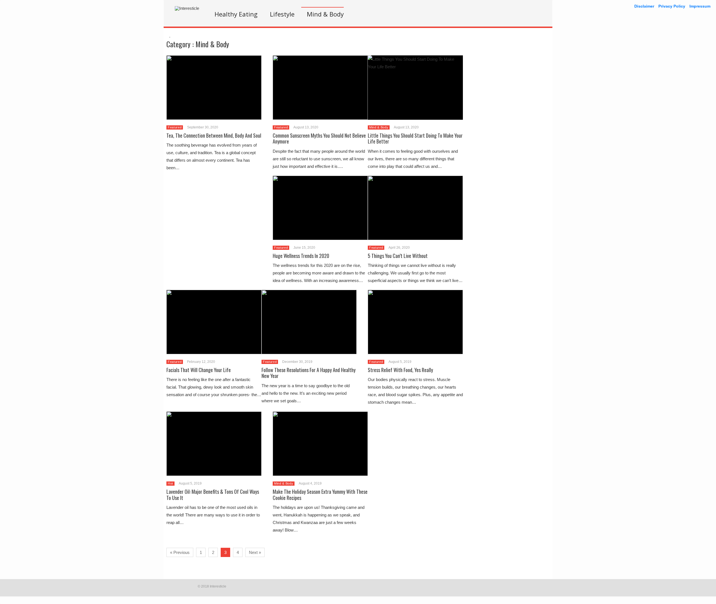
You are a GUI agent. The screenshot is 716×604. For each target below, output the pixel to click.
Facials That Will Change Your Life (198, 369)
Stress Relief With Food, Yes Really (400, 369)
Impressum (699, 6)
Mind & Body (325, 14)
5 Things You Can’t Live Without (398, 255)
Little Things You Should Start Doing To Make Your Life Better (415, 138)
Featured (175, 127)
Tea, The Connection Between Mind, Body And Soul (213, 135)
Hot (170, 483)
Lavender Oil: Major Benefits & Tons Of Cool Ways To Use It (212, 494)
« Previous (180, 552)
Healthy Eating (236, 14)
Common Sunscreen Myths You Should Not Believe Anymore (319, 138)
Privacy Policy (671, 6)
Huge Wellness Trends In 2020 (301, 255)
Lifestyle (282, 14)
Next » (255, 552)
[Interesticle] (187, 8)
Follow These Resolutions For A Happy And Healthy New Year (308, 373)
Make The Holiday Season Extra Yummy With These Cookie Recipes (320, 494)
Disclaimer (644, 6)
